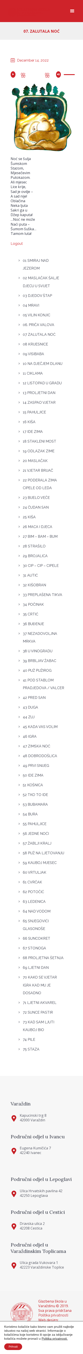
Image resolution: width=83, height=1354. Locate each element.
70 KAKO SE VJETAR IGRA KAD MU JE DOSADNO (40, 985)
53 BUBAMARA (35, 804)
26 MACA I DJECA (37, 527)
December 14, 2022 (33, 60)
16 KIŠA (29, 422)
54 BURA (30, 814)
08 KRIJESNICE (35, 344)
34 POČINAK (33, 604)
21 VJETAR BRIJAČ (38, 470)
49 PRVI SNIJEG (36, 766)
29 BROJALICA (35, 556)
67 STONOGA (34, 948)
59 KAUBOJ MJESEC (40, 863)
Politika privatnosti (53, 1315)
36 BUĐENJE (33, 624)
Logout (17, 243)
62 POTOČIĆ (33, 892)
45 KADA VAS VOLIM (40, 727)
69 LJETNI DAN (36, 968)
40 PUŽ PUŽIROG (37, 670)
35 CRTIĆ (30, 614)
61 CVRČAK (32, 882)
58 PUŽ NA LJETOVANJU (43, 853)
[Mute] (59, 74)
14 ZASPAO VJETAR (39, 402)
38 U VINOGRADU (37, 651)
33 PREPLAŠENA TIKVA (42, 595)
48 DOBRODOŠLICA (40, 756)
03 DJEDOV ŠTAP (37, 296)
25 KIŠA (29, 517)
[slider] (68, 75)
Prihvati (13, 1346)
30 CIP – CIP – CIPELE (41, 566)
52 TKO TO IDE (35, 795)
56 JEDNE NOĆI (36, 834)
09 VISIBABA (33, 354)
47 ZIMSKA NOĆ (36, 746)
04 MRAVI (31, 305)
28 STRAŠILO (34, 546)
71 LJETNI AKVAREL (39, 1003)
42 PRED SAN (34, 698)
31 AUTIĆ (30, 575)
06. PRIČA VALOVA (38, 325)
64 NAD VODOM (36, 911)
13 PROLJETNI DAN (39, 393)
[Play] (13, 74)
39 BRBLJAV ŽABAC (39, 661)
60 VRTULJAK (34, 872)
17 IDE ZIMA (33, 432)
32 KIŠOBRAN (34, 585)
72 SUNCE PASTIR (38, 1012)
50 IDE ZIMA (33, 775)
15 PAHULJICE (34, 412)
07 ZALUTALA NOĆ (39, 334)
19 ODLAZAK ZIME (38, 451)
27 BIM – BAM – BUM (40, 536)
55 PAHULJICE (34, 824)
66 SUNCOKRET (36, 938)
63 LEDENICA (34, 902)
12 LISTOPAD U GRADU (42, 383)
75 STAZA (31, 1049)
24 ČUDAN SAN (36, 507)
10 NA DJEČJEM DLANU (42, 364)
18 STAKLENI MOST (39, 441)
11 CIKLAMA (33, 373)
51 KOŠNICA (33, 785)
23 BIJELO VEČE (36, 498)
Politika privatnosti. (55, 1338)
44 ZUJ (29, 717)
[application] (42, 74)
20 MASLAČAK (35, 461)
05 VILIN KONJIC (36, 315)
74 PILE (29, 1039)
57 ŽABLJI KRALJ (37, 843)
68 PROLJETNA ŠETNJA (43, 958)
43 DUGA (30, 707)
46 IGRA (30, 736)
